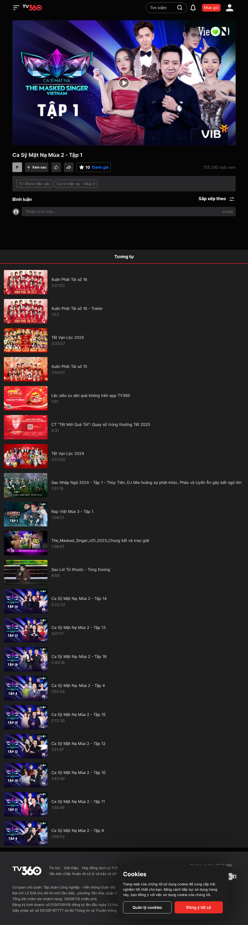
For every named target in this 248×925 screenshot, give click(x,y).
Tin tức (54, 868)
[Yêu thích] (56, 167)
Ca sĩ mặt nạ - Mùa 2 (76, 183)
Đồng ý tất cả (198, 907)
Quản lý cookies (147, 907)
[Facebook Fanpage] (234, 876)
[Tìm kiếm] (179, 7)
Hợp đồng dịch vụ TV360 (102, 868)
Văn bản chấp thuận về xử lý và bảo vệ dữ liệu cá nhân (92, 874)
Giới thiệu (71, 868)
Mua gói (211, 7)
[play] (124, 83)
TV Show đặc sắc (34, 183)
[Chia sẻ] (69, 167)
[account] (230, 8)
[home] (32, 7)
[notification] (193, 8)
